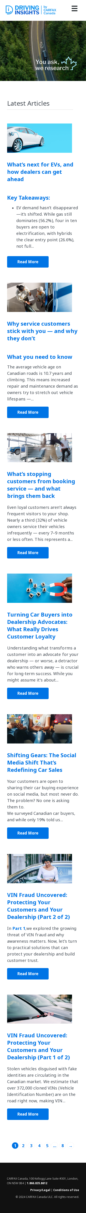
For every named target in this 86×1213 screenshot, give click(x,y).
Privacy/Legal (40, 1190)
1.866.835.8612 (37, 1183)
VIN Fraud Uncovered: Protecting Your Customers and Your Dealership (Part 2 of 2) (38, 905)
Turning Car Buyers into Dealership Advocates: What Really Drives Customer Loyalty (39, 625)
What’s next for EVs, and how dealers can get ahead (40, 172)
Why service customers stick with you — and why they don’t (42, 331)
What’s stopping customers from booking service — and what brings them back (41, 484)
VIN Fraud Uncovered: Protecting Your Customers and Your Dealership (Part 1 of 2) (38, 1046)
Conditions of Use (66, 1190)
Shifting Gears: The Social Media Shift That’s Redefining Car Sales (41, 762)
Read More (27, 261)
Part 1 (18, 928)
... (54, 1145)
